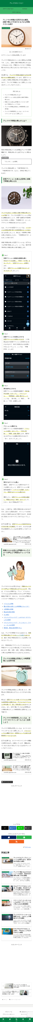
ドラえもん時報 (8, 603)
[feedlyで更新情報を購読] (24, 837)
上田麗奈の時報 (8, 609)
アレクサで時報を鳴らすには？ (13, 94)
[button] (28, 828)
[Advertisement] (16, 804)
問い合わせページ (24, 1011)
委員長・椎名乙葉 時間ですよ (13, 628)
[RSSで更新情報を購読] (16, 841)
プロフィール (8, 1011)
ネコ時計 (6, 614)
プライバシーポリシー (9, 1014)
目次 (14, 91)
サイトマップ (24, 1014)
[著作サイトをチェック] (8, 837)
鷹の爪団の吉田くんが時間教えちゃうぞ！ (17, 606)
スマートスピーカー (7, 782)
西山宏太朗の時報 (9, 612)
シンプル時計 (20, 635)
